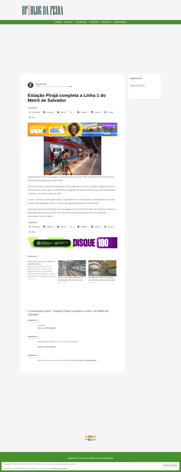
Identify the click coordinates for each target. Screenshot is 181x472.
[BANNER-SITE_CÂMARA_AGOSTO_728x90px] (72, 242)
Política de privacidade (59, 468)
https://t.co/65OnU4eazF (47, 328)
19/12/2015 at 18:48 (34, 338)
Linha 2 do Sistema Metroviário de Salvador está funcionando (71, 278)
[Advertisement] (90, 49)
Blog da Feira (41, 84)
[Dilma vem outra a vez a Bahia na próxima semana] (43, 270)
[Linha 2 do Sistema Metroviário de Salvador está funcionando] (72, 268)
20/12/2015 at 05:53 (34, 322)
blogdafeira (32, 320)
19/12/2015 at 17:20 (34, 357)
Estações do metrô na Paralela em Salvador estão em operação (101, 278)
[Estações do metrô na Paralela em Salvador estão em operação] (102, 268)
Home (70, 86)
